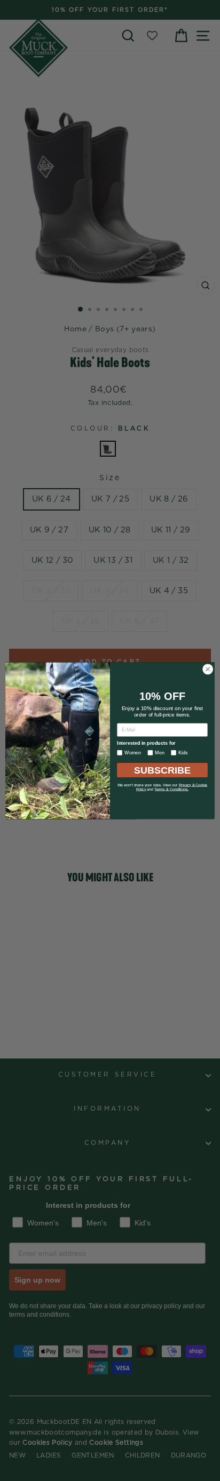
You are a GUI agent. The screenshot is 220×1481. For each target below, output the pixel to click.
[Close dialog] (208, 669)
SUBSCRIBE (162, 769)
